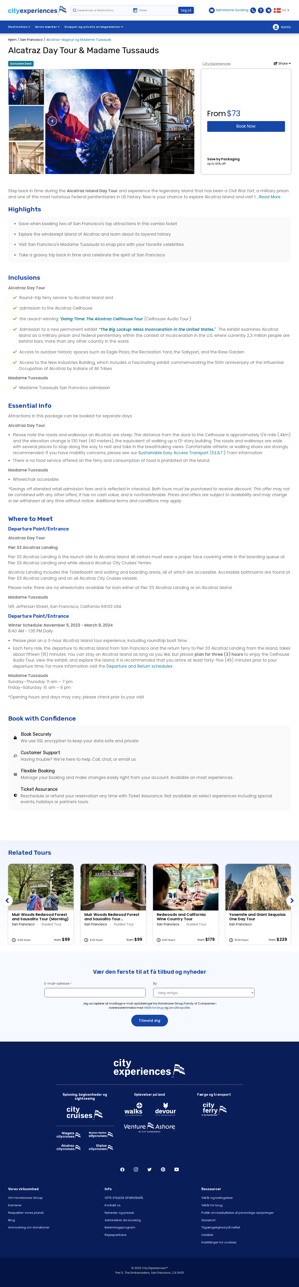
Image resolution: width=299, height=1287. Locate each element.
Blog (11, 1220)
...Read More (268, 197)
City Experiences (216, 63)
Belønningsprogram (120, 1227)
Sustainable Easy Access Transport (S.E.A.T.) (181, 453)
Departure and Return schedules (139, 666)
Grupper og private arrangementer (92, 26)
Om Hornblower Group (25, 1198)
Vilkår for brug (154, 1008)
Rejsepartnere (116, 1235)
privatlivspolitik (179, 1008)
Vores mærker (46, 26)
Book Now (246, 126)
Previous (7, 901)
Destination (18, 26)
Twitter (149, 1169)
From (216, 113)
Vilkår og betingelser (217, 1198)
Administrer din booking (123, 1220)
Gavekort (208, 1220)
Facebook (122, 1169)
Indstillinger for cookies (218, 1242)
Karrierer (15, 1205)
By (155, 983)
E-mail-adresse (57, 983)
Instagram (136, 1169)
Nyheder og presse (119, 1212)
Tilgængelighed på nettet (220, 1227)
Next (292, 901)
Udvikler (207, 1235)
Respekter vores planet (26, 1212)
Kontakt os (113, 1205)
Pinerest (163, 1169)
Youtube (176, 1169)
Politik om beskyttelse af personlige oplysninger (237, 1212)
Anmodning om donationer (29, 1227)
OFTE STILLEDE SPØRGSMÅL (124, 1198)
